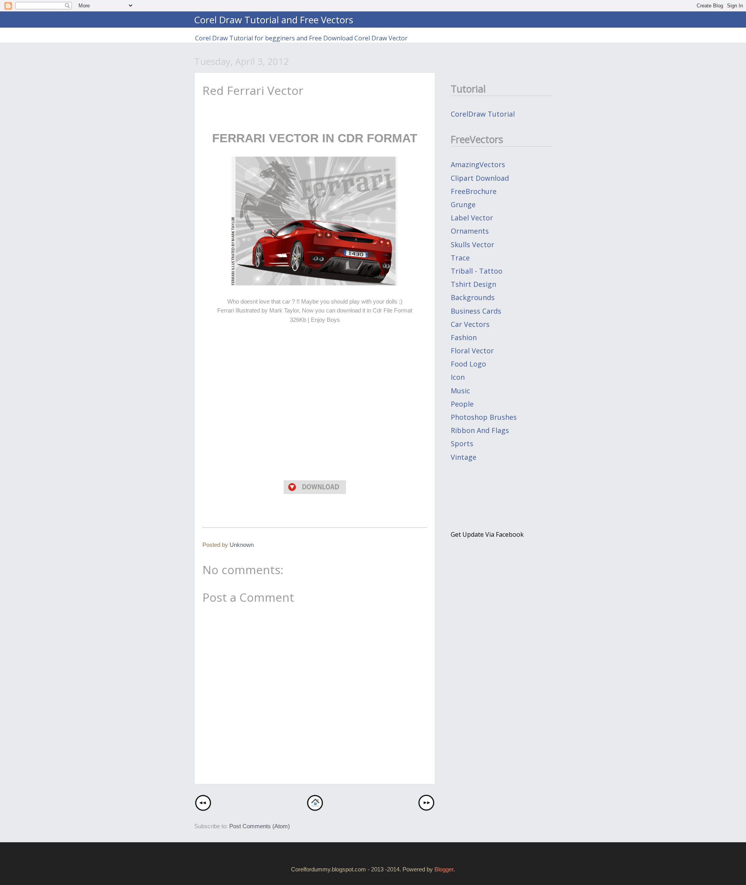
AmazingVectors (478, 164)
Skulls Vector (472, 244)
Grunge (463, 204)
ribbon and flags (480, 430)
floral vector (472, 350)
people (462, 403)
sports (462, 443)
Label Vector (472, 217)
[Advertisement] (314, 414)
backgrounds (473, 297)
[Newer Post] (203, 808)
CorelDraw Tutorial (483, 114)
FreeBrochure (474, 191)
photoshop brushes (484, 417)
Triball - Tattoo (476, 271)
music (460, 390)
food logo (468, 363)
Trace (460, 257)
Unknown (242, 545)
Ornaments (470, 231)
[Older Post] (426, 808)
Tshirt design (473, 284)
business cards (476, 311)
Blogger (443, 869)
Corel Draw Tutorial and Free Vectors (273, 19)
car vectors (470, 324)
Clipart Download (480, 178)
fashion (464, 337)
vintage (463, 457)
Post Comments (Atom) (259, 826)
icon (458, 377)
